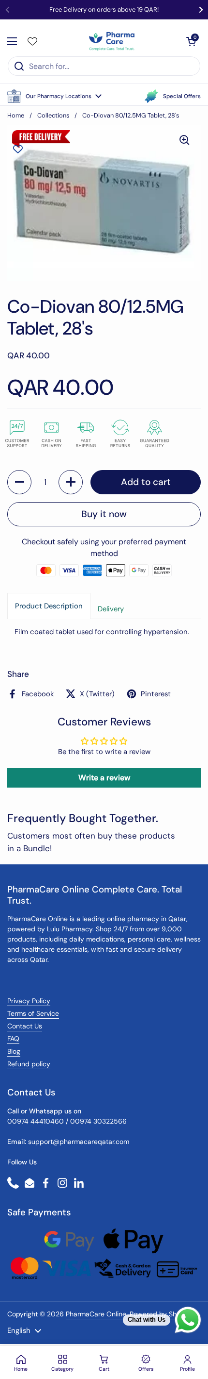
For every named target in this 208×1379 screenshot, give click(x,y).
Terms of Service (33, 1013)
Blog (13, 1051)
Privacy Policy (28, 1000)
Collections (53, 115)
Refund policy (28, 1063)
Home (15, 115)
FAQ (13, 1038)
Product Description (49, 606)
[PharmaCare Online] (112, 41)
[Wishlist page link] (32, 41)
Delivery (111, 609)
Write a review (104, 778)
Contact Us (24, 1026)
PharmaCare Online (97, 1314)
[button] (54, 96)
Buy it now (104, 514)
